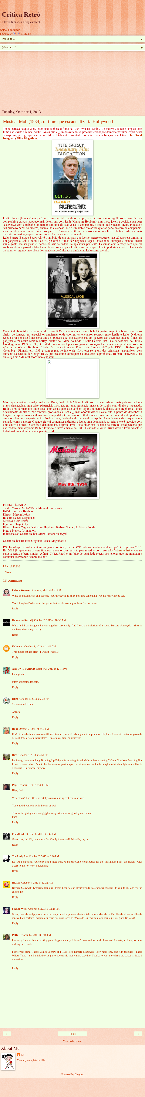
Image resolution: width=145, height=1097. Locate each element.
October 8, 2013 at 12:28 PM (43, 908)
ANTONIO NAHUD (23, 668)
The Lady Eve (20, 856)
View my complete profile (31, 1060)
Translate (26, 33)
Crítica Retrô (21, 14)
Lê (22, 1055)
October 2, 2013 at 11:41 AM (40, 646)
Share (8, 572)
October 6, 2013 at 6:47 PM (41, 834)
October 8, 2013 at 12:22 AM (37, 882)
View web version (72, 1041)
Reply (15, 608)
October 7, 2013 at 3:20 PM (44, 856)
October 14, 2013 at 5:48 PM (35, 934)
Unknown (17, 646)
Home (72, 1034)
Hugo (15, 698)
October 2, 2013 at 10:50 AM (50, 620)
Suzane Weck (19, 908)
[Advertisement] (72, 81)
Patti (15, 934)
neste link (124, 550)
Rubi (15, 728)
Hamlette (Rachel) (22, 620)
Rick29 (16, 882)
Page (15, 784)
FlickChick (18, 834)
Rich (14, 754)
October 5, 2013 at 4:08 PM (34, 784)
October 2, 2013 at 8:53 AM (46, 590)
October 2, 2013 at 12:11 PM (51, 668)
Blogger (79, 1074)
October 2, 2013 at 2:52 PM (34, 728)
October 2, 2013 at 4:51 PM (33, 754)
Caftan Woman (21, 590)
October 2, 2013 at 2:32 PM (34, 698)
